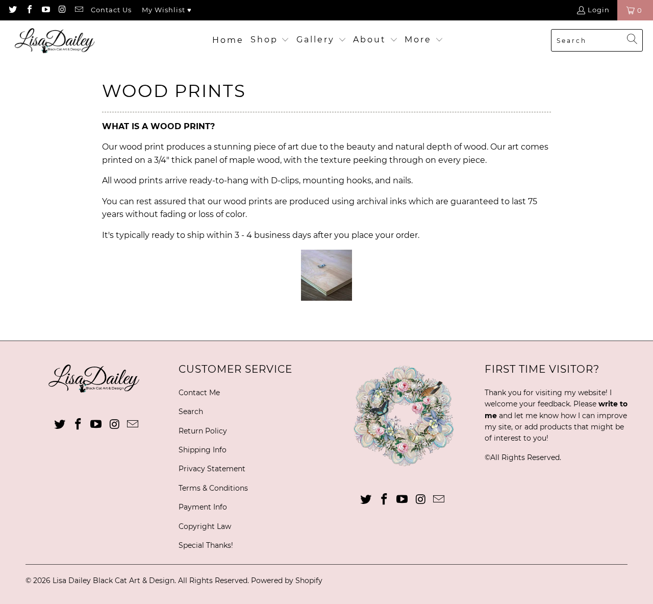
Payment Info (203, 507)
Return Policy (203, 431)
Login (599, 10)
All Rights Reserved (525, 457)
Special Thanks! (206, 545)
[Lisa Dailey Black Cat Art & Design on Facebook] (28, 10)
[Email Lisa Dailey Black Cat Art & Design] (78, 10)
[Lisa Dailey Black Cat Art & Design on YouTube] (45, 10)
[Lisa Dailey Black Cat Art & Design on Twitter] (12, 10)
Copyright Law (205, 526)
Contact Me (199, 392)
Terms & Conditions (213, 488)
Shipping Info (203, 449)
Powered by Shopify (286, 580)
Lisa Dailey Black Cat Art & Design (113, 580)
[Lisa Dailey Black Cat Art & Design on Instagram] (61, 10)
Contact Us (111, 10)
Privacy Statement (212, 468)
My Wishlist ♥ (167, 10)
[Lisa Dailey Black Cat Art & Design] (57, 41)
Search (191, 411)
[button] (270, 40)
